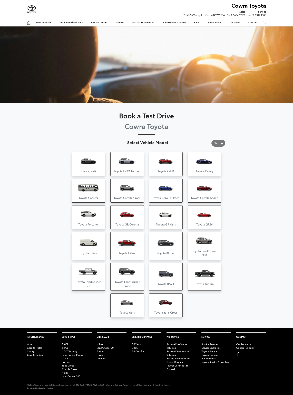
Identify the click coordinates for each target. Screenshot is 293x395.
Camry (30, 351)
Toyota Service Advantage (215, 362)
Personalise (214, 22)
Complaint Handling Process (157, 384)
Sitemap (110, 384)
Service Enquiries (211, 347)
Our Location (243, 344)
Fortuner (67, 362)
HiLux (100, 344)
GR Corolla (138, 351)
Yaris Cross (68, 365)
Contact (252, 22)
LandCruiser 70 (105, 347)
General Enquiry (245, 347)
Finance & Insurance (174, 22)
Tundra (100, 351)
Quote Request (175, 362)
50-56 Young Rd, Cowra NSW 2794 (205, 15)
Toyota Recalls (209, 351)
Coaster (101, 358)
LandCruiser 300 (71, 376)
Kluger (65, 372)
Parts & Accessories (143, 22)
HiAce (100, 354)
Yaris (29, 344)
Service (119, 22)
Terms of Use (136, 384)
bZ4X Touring (69, 351)
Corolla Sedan (35, 354)
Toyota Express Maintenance (209, 356)
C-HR (65, 358)
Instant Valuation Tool (179, 358)
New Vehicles (43, 22)
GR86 (135, 347)
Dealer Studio (46, 388)
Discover (235, 22)
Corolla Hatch (35, 347)
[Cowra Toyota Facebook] (238, 354)
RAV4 (65, 344)
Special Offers (99, 22)
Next (217, 143)
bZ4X (65, 347)
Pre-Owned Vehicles (71, 22)
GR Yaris (136, 344)
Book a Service (209, 344)
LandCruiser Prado (72, 354)
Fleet (197, 22)
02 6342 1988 (238, 15)
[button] (88, 164)
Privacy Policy (121, 384)
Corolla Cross (69, 369)
